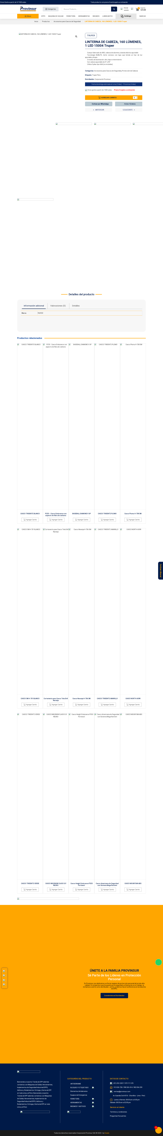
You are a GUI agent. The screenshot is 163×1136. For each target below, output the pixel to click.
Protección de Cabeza (130, 71)
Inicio (36, 21)
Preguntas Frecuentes (118, 1116)
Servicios (25, 28)
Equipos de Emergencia (78, 1095)
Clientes (25, 31)
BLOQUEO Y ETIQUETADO (79, 1087)
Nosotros (25, 34)
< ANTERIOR (98, 110)
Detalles (76, 305)
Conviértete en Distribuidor (114, 995)
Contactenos (25, 37)
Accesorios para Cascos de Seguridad (67, 21)
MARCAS (142, 16)
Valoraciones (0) (58, 305)
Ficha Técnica (130, 104)
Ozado (107, 1133)
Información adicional (34, 305)
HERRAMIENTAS (84, 16)
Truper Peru (96, 75)
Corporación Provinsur (103, 79)
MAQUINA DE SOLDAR (55, 16)
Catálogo (127, 16)
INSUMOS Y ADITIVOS (78, 1106)
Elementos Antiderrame (78, 1091)
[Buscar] (114, 9)
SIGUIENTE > (129, 110)
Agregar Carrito (109, 97)
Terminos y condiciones (118, 1112)
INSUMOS (96, 16)
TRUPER (91, 35)
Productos (25, 21)
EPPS (43, 16)
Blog (25, 41)
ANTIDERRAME (75, 1084)
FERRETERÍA (70, 16)
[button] (76, 37)
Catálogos (25, 24)
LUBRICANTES (107, 16)
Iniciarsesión (126, 9)
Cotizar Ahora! (161, 570)
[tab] (34, 306)
